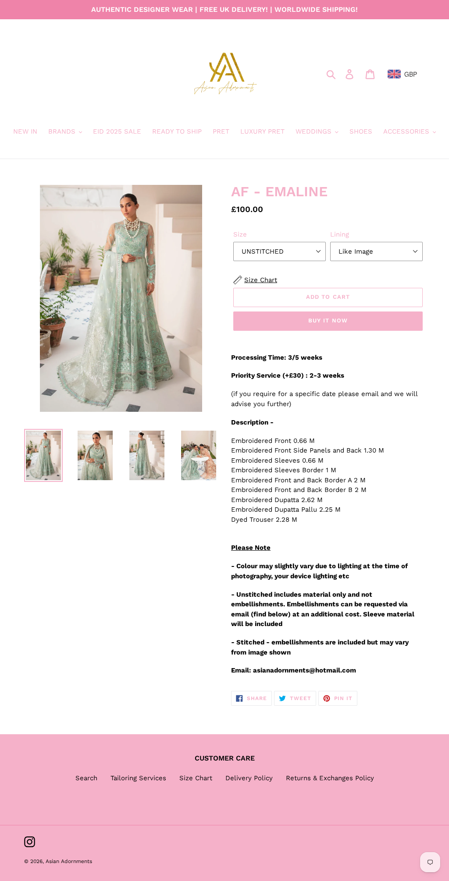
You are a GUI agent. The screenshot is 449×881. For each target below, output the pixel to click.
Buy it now (327, 320)
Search (86, 778)
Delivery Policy (249, 778)
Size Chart (195, 778)
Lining (339, 234)
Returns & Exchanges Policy (330, 778)
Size (240, 234)
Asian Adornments (69, 861)
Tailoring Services (138, 778)
